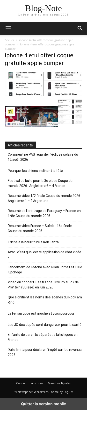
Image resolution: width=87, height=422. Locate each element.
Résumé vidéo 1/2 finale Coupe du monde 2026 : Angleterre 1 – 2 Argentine (45, 198)
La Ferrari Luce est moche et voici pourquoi (41, 313)
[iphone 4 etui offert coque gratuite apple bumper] (43, 95)
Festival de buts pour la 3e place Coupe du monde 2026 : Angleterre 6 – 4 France (40, 183)
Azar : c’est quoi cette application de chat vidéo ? (44, 254)
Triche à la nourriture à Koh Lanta (33, 242)
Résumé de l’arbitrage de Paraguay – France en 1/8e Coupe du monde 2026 (44, 213)
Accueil (9, 40)
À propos (37, 383)
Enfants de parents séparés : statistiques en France (43, 337)
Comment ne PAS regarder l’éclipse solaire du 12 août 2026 (43, 156)
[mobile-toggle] (8, 28)
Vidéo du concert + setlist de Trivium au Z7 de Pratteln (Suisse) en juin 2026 (43, 284)
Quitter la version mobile (43, 403)
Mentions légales (59, 383)
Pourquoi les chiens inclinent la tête (35, 171)
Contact (21, 383)
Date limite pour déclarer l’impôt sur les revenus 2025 (45, 352)
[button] (80, 28)
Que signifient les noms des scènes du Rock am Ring (45, 299)
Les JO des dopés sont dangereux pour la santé (44, 325)
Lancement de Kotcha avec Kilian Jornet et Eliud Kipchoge (45, 269)
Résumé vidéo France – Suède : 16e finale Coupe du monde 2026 (40, 228)
